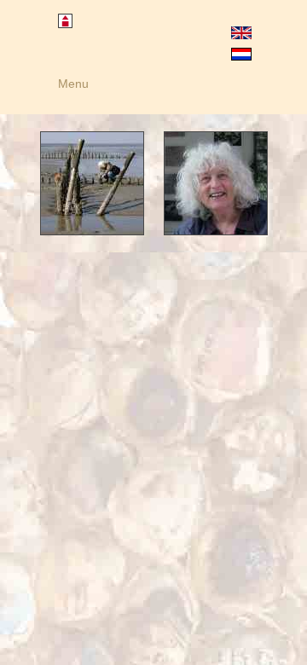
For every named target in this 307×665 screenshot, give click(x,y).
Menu (73, 83)
